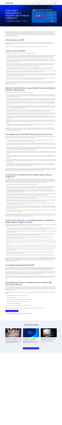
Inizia (55, 3)
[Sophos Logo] (9, 3)
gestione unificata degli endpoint (14, 32)
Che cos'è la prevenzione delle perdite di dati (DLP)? (25, 313)
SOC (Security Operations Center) (13, 295)
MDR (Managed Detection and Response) (45, 269)
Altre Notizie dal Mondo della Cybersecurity (31, 348)
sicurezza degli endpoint (10, 224)
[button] (51, 1)
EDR (26, 31)
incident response (50, 81)
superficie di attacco (24, 46)
